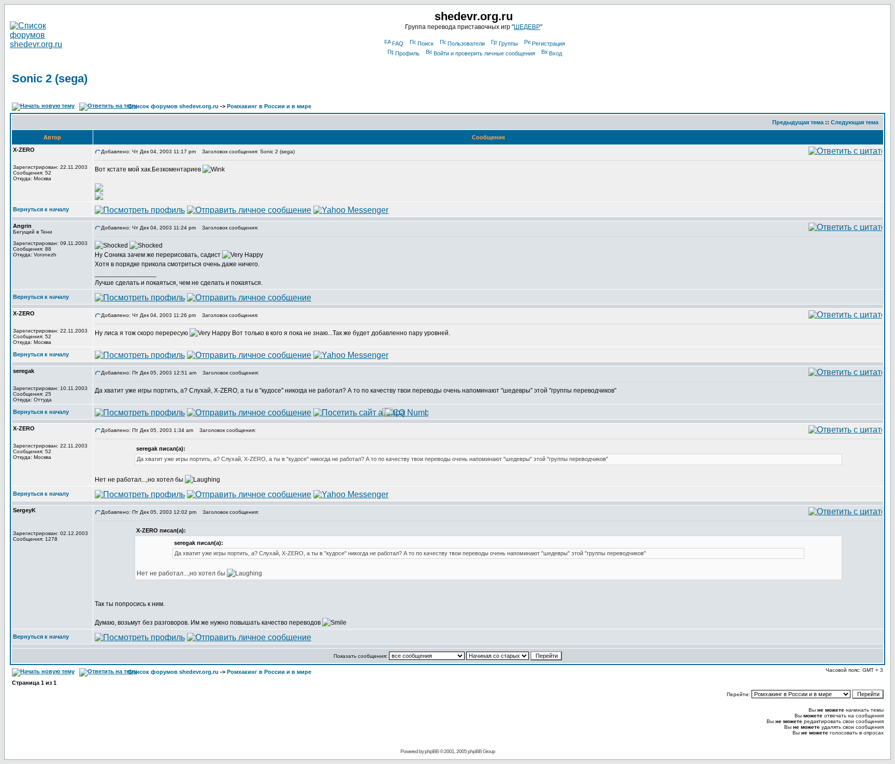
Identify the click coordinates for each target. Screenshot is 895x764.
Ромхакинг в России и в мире (269, 106)
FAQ (397, 43)
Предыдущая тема (798, 122)
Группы (508, 43)
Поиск (425, 43)
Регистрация (548, 43)
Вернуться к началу (41, 209)
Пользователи (466, 43)
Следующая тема (854, 122)
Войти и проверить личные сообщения (484, 53)
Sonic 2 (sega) (50, 78)
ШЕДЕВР (527, 27)
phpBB (432, 751)
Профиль (407, 53)
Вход (555, 53)
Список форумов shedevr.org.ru (173, 106)
